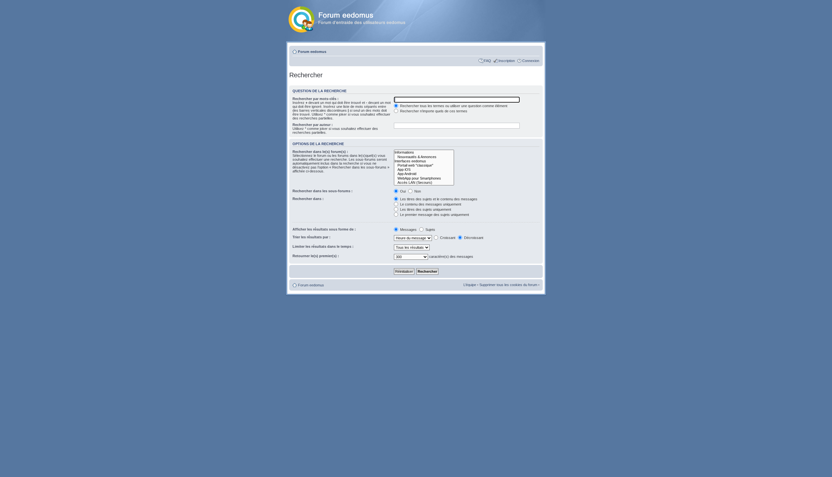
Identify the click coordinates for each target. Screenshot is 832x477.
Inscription (507, 61)
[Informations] (424, 152)
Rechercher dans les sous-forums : (322, 191)
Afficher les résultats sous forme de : (324, 229)
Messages (408, 230)
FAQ (487, 61)
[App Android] (424, 174)
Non (417, 191)
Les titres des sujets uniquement (425, 209)
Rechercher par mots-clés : (315, 99)
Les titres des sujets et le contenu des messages (438, 199)
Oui (402, 191)
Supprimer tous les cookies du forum (508, 285)
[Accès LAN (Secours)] (424, 183)
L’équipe (469, 285)
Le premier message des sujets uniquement (434, 215)
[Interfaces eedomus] (424, 161)
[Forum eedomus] (352, 18)
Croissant (447, 238)
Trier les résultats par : (311, 237)
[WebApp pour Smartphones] (424, 178)
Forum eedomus (312, 52)
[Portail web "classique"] (424, 165)
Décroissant (473, 238)
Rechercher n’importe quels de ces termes (433, 111)
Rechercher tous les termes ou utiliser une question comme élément (453, 106)
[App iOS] (424, 170)
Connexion (530, 61)
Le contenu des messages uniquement (430, 204)
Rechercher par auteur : (312, 125)
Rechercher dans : (308, 199)
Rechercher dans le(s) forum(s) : (320, 152)
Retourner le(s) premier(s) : (315, 256)
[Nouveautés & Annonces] (424, 157)
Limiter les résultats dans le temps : (323, 246)
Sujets (429, 230)
